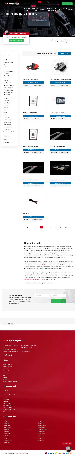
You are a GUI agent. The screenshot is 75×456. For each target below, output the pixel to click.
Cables (5, 112)
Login (65, 4)
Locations (42, 4)
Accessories (6, 105)
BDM (5, 110)
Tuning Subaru (41, 433)
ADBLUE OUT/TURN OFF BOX (8, 63)
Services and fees (8, 127)
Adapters (6, 107)
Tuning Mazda (6, 425)
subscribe (56, 301)
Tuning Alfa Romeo (42, 429)
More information (36, 85)
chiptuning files (42, 265)
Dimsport (6, 78)
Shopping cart (50, 4)
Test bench (6, 371)
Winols (5, 412)
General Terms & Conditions (10, 381)
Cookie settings (24, 453)
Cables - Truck (7, 122)
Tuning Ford (41, 423)
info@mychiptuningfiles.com (31, 279)
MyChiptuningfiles (8, 90)
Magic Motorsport (8, 87)
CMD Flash (6, 75)
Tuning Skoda (6, 433)
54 (66, 227)
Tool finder (62, 53)
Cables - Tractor (8, 119)
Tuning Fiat (6, 423)
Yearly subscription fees (9, 132)
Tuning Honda (41, 427)
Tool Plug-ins (7, 129)
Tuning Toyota (41, 431)
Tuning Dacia (41, 440)
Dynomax (6, 80)
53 (60, 227)
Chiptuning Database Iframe (10, 395)
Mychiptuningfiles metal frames (11, 409)
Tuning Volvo (41, 436)
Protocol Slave (7, 124)
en (58, 3)
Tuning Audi (40, 421)
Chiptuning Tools (7, 366)
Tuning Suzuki (6, 436)
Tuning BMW (6, 421)
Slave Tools (6, 100)
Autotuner (6, 69)
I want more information (15, 40)
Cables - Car (6, 117)
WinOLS (42, 9)
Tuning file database (30, 4)
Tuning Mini (6, 442)
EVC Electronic (7, 83)
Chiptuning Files (7, 364)
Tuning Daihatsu (7, 440)
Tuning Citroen (41, 438)
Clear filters (7, 136)
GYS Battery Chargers (9, 85)
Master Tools (7, 103)
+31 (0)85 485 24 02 (25, 351)
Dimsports (6, 399)
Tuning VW (6, 438)
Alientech (6, 66)
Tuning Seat (6, 431)
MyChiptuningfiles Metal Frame (8, 93)
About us (5, 369)
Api (4, 375)
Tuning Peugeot (42, 425)
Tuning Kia (6, 429)
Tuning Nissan (7, 427)
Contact (70, 9)
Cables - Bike (7, 115)
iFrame (5, 377)
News (60, 9)
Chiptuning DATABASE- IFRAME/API (9, 72)
